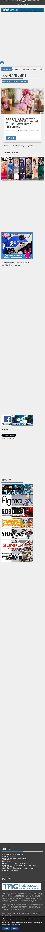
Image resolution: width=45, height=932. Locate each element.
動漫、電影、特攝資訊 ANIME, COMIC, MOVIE (17, 868)
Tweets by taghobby (8, 438)
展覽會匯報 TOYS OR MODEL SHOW (14, 859)
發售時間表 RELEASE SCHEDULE (13, 854)
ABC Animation (25, 130)
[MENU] (2, 62)
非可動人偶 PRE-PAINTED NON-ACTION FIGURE (15, 81)
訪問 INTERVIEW (7, 861)
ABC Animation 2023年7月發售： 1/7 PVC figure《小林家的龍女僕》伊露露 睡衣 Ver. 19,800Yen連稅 (22, 123)
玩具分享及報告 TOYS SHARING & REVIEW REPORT (19, 866)
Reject (15, 928)
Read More (11, 138)
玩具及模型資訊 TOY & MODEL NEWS (15, 864)
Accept (6, 928)
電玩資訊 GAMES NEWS (10, 870)
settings (17, 925)
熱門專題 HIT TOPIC (9, 857)
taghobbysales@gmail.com (10, 265)
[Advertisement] (22, 36)
